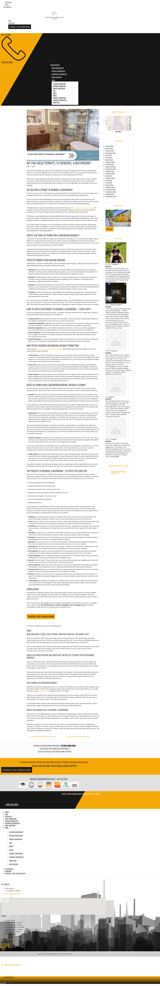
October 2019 (110, 194)
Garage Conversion (59, 88)
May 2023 (109, 155)
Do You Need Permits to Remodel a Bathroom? (59, 162)
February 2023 (110, 162)
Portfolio (8, 2)
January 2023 (110, 164)
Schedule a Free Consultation (20, 27)
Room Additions (10, 825)
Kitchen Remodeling (11, 821)
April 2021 (109, 176)
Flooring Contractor (59, 100)
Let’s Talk (3, 983)
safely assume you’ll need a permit (82, 208)
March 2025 (109, 148)
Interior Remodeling (59, 86)
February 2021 (110, 178)
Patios (55, 95)
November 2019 (111, 192)
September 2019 (111, 196)
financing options (43, 691)
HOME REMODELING (58, 68)
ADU (54, 91)
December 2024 (111, 153)
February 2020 (110, 187)
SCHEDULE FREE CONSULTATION (41, 616)
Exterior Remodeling (59, 84)
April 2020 (109, 183)
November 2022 (111, 169)
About (7, 5)
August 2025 (110, 146)
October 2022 (110, 171)
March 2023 (109, 160)
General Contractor (59, 98)
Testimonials (7, 7)
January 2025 (110, 151)
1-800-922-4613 (11, 804)
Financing (11, 23)
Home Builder (13, 864)
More (6, 828)
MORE (53, 80)
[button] (65, 80)
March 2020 (109, 185)
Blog (9, 21)
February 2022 (110, 173)
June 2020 (109, 180)
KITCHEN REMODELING (58, 71)
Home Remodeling (11, 819)
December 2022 (111, 167)
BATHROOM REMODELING (59, 74)
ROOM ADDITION (57, 77)
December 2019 (111, 189)
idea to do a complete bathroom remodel (49, 349)
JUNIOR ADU (56, 102)
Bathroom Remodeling (12, 823)
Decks (55, 93)
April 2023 (109, 157)
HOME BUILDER (55, 65)
